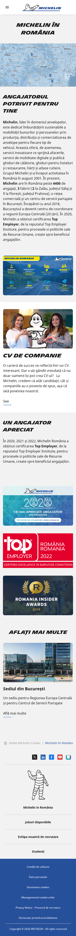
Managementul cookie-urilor (38, 897)
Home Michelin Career (25, 743)
